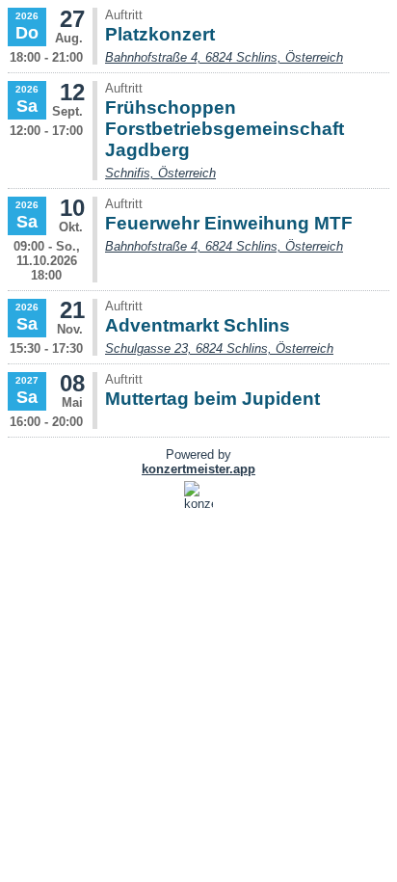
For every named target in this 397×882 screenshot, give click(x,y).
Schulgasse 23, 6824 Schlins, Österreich (219, 348)
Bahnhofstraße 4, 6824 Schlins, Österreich (224, 57)
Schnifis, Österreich (160, 173)
